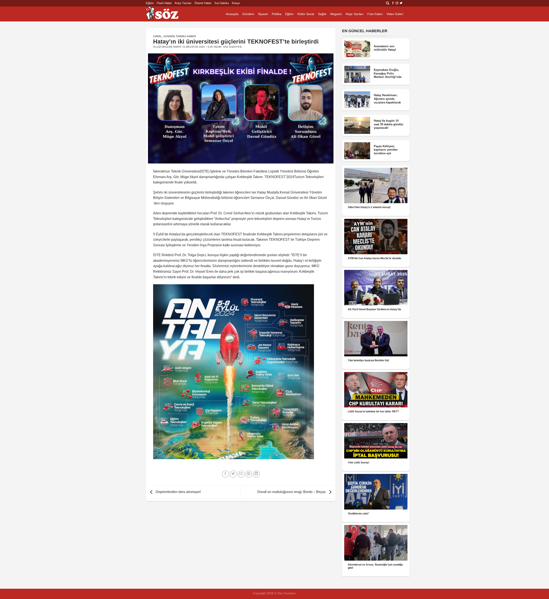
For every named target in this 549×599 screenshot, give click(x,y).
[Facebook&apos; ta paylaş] (225, 474)
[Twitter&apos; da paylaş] (233, 474)
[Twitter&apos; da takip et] (401, 3)
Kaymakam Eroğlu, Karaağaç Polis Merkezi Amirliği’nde (387, 73)
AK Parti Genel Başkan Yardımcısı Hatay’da (374, 309)
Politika (276, 14)
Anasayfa (232, 14)
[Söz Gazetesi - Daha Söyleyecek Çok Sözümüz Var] (167, 13)
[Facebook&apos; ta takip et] (393, 3)
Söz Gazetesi (232, 46)
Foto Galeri (375, 14)
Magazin (336, 14)
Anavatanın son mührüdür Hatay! (385, 48)
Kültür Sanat (305, 14)
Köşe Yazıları (183, 3)
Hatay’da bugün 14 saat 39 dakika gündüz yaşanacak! (388, 124)
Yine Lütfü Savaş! (358, 462)
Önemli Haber (203, 3)
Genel (157, 36)
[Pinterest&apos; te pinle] (248, 474)
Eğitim (150, 3)
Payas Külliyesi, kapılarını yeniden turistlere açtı (386, 150)
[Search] (387, 3)
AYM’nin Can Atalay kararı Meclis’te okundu (374, 258)
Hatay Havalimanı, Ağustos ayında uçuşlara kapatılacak (387, 99)
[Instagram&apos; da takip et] (397, 3)
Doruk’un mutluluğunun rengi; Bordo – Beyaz (292, 492)
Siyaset (263, 14)
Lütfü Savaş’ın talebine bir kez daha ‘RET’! (373, 411)
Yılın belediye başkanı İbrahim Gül (368, 360)
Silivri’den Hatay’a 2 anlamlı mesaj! (369, 207)
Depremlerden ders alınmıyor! (178, 492)
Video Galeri (394, 14)
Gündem (248, 14)
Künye (236, 3)
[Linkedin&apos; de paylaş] (256, 474)
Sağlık (322, 14)
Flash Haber (164, 3)
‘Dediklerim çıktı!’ (358, 513)
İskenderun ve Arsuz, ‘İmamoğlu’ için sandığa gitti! (375, 566)
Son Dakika (221, 3)
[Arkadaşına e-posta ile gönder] (240, 474)
